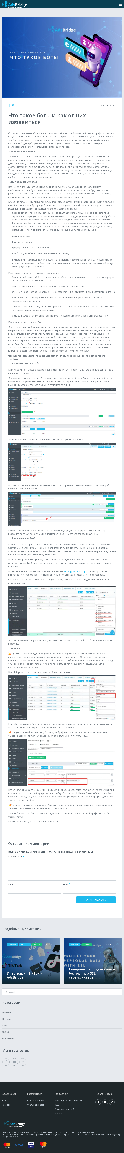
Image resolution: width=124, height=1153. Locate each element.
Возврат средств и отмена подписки (79, 1132)
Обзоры (6, 1031)
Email (66, 884)
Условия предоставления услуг (16, 1132)
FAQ (57, 1104)
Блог (4, 1100)
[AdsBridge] (14, 4)
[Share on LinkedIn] (17, 105)
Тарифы (6, 1104)
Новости (6, 1019)
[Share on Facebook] (9, 105)
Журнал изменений (64, 1109)
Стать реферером (36, 1104)
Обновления (8, 1038)
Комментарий (16, 856)
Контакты (60, 1113)
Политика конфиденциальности (46, 1132)
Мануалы (60, 105)
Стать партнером (35, 1100)
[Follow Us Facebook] (6, 1062)
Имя (11, 884)
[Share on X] (12, 105)
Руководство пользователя (68, 1100)
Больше (31, 961)
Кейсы (5, 1025)
